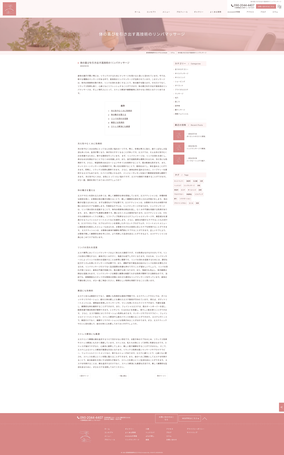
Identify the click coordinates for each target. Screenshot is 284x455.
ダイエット (179, 86)
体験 (198, 185)
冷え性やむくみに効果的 (121, 111)
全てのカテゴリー (181, 69)
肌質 (200, 190)
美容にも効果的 (117, 122)
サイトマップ (192, 432)
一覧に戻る (123, 376)
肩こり (177, 102)
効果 (201, 181)
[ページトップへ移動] (204, 418)
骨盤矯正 (189, 194)
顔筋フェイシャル (181, 114)
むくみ (191, 203)
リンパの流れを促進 (119, 119)
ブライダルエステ (181, 90)
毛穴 (176, 98)
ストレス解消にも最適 (120, 126)
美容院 (188, 181)
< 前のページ (84, 376)
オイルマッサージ (181, 73)
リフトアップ (199, 194)
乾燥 (197, 203)
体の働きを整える (118, 115)
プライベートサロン (180, 203)
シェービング (180, 82)
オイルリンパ (180, 77)
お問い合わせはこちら (266, 6)
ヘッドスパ (177, 185)
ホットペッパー (179, 181)
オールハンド (192, 190)
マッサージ (179, 94)
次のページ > (161, 376)
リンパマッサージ (189, 185)
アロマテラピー (179, 194)
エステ (183, 190)
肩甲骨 (177, 106)
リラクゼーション (185, 199)
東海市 (176, 190)
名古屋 (195, 181)
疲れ (175, 199)
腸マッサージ (180, 110)
